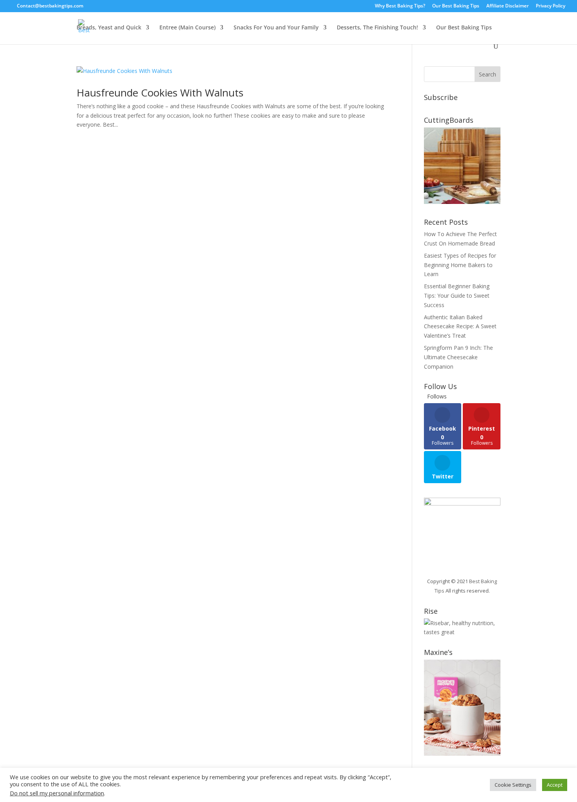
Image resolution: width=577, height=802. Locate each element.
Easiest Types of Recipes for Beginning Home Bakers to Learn (460, 265)
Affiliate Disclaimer (507, 6)
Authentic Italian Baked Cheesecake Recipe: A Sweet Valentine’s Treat (460, 326)
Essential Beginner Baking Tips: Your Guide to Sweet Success (456, 295)
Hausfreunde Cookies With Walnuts (161, 92)
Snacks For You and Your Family (276, 28)
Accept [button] (554, 784)
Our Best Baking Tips (455, 6)
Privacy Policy (550, 6)
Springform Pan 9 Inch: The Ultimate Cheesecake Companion (458, 357)
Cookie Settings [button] (513, 784)
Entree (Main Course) (187, 28)
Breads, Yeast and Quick (109, 28)
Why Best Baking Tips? (400, 6)
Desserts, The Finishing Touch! (377, 28)
